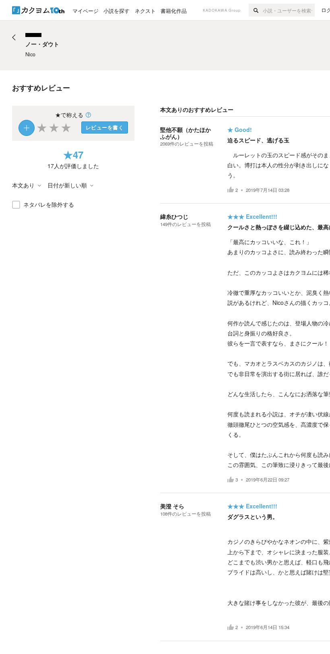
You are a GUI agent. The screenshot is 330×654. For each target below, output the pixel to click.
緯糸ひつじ (174, 216)
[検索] (256, 10)
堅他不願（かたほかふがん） (185, 132)
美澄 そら (172, 506)
